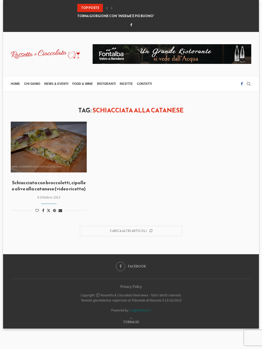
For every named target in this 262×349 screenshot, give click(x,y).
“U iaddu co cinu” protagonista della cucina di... (119, 8)
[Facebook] (131, 25)
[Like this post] (37, 210)
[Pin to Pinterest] (54, 210)
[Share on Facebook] (43, 210)
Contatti (144, 84)
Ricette (126, 84)
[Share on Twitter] (48, 210)
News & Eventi (56, 84)
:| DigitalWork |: (140, 310)
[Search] (248, 83)
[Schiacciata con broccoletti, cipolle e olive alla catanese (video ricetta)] (49, 147)
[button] (107, 8)
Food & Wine (82, 84)
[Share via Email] (60, 210)
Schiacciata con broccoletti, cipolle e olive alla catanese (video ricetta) (49, 185)
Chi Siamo (32, 84)
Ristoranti (106, 84)
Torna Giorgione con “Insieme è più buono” (115, 16)
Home (15, 84)
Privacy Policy (131, 286)
